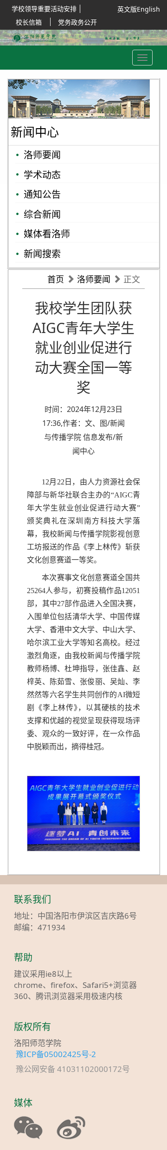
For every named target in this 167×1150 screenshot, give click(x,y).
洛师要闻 (42, 155)
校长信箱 (29, 22)
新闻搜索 (42, 254)
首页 (55, 279)
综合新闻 (42, 214)
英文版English (138, 9)
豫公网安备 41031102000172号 (77, 1069)
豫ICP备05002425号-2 (56, 1054)
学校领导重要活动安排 (44, 8)
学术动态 (42, 175)
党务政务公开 (77, 22)
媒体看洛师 (47, 234)
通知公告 (42, 194)
